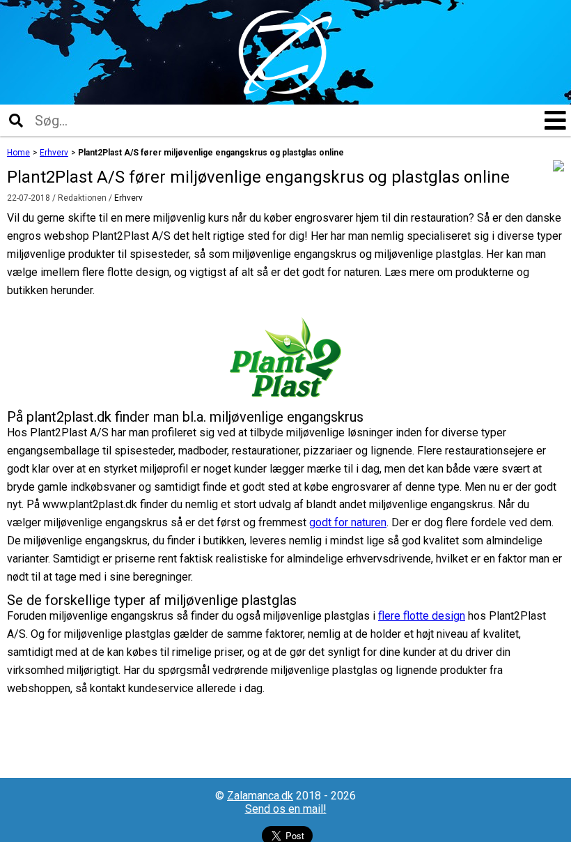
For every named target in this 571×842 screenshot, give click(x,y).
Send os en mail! (286, 809)
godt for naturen (347, 522)
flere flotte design (421, 615)
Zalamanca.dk (260, 795)
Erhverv (128, 198)
